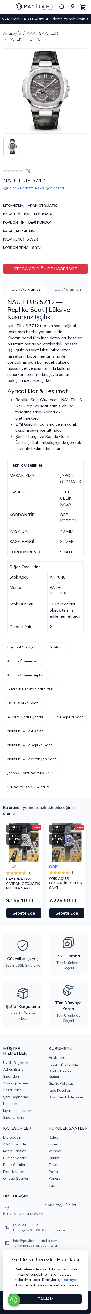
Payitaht (56, 647)
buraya (70, 1279)
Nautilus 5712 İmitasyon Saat (31, 759)
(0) (27, 171)
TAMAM (45, 1298)
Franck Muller (14, 1171)
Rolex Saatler (14, 1164)
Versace (55, 1151)
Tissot (54, 1164)
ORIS (53, 866)
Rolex (53, 1137)
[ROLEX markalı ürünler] (15, 866)
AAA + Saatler (15, 1144)
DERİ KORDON (40, 222)
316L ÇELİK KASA (37, 214)
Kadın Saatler (14, 1151)
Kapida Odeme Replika (26, 675)
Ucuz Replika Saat (22, 703)
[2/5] (7, 171)
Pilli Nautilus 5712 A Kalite (28, 786)
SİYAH (37, 247)
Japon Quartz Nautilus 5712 (30, 773)
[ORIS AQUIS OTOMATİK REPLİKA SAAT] (66, 842)
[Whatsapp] (14, 1300)
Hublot (54, 1158)
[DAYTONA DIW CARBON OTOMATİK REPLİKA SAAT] (23, 842)
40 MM (29, 231)
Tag (52, 1185)
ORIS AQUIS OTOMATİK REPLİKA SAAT (66, 883)
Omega (55, 1144)
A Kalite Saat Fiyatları (25, 717)
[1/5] (5, 171)
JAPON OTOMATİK (41, 205)
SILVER (32, 239)
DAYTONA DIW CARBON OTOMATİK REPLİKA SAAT (23, 883)
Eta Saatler (12, 1137)
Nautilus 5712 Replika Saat (29, 745)
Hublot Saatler (15, 1158)
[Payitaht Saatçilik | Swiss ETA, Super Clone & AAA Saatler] (35, 7)
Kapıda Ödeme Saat (24, 661)
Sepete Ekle (24, 913)
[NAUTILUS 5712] (45, 91)
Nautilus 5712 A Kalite (25, 731)
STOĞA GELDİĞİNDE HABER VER (45, 268)
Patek (53, 1171)
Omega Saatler (15, 1178)
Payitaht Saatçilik (21, 647)
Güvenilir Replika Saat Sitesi (30, 689)
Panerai (55, 1178)
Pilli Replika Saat (69, 717)
